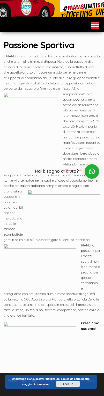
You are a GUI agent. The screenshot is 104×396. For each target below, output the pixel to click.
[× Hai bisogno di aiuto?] (92, 171)
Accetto (67, 384)
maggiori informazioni (36, 384)
